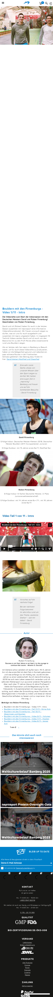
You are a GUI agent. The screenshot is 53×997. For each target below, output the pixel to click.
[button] (3, 3)
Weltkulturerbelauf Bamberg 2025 (26, 771)
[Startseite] (26, 3)
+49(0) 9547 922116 (27, 900)
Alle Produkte (27, 963)
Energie (27, 965)
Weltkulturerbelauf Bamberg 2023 (26, 837)
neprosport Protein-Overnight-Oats (26, 804)
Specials (27, 970)
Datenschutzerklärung (24, 868)
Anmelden (50, 3)
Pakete (27, 975)
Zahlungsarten (27, 986)
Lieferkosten (27, 942)
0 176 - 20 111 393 (27, 912)
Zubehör (27, 972)
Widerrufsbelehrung (27, 945)
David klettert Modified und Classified (23, 359)
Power (27, 967)
